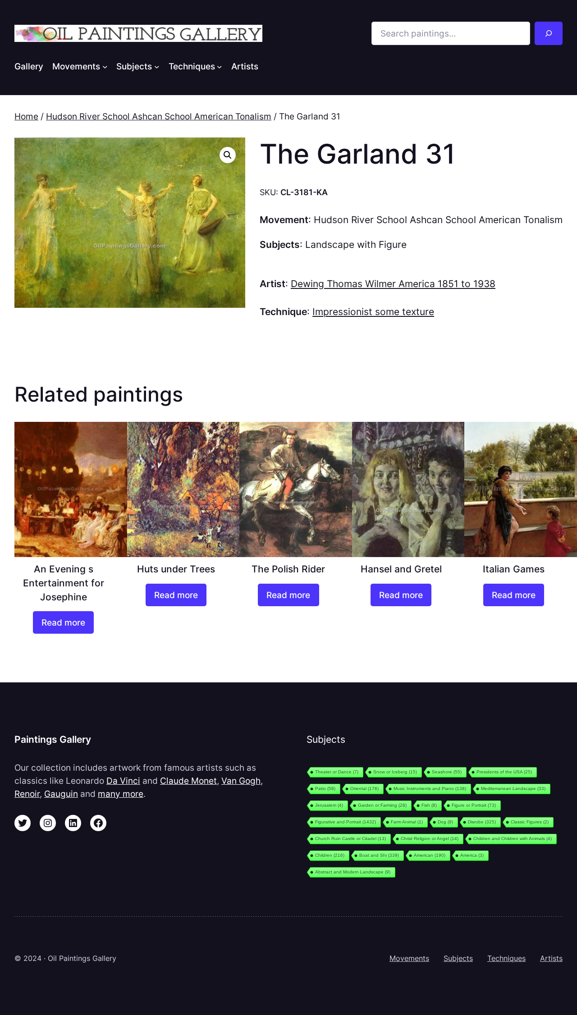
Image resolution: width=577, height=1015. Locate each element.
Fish (429, 805)
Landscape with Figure (356, 244)
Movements (409, 958)
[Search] (549, 33)
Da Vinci (123, 780)
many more (120, 793)
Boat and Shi (379, 855)
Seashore (447, 771)
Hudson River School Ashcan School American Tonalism (158, 116)
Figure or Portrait (474, 805)
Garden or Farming (382, 805)
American (429, 855)
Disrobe (482, 821)
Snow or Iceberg (395, 771)
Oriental (364, 788)
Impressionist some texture (373, 311)
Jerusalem (329, 805)
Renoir (27, 793)
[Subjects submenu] (157, 66)
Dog (445, 821)
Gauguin (61, 793)
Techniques (506, 958)
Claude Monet (188, 780)
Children (329, 855)
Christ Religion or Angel (429, 838)
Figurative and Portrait (345, 821)
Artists (551, 958)
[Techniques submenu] (219, 66)
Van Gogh (241, 780)
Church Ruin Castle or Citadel (350, 838)
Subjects (458, 958)
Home (26, 116)
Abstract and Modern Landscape (352, 871)
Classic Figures (530, 821)
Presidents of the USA (504, 771)
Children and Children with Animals (512, 838)
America (472, 855)
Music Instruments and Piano (430, 788)
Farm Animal (407, 821)
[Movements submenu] (105, 66)
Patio (325, 788)
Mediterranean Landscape (513, 788)
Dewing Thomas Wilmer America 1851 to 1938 (393, 283)
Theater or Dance (336, 771)
